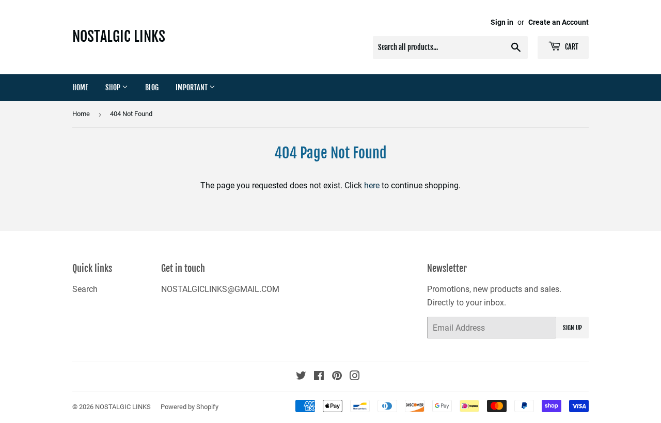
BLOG (152, 87)
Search (85, 289)
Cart (570, 46)
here (372, 185)
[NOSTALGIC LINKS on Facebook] (318, 377)
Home (80, 87)
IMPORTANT (192, 87)
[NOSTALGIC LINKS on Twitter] (301, 377)
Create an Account (558, 22)
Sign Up (572, 328)
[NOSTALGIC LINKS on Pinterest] (337, 377)
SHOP (113, 87)
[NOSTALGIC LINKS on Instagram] (355, 377)
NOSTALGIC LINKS (118, 36)
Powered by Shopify (189, 407)
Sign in (502, 22)
